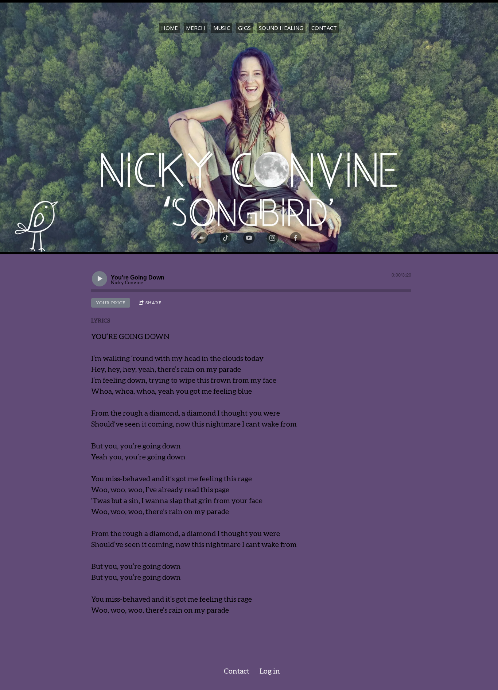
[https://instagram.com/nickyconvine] (272, 238)
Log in (270, 671)
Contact (324, 27)
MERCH (195, 27)
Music (221, 27)
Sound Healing (281, 27)
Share (153, 303)
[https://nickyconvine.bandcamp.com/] (202, 238)
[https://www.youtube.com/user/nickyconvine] (249, 238)
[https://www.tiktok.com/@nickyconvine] (226, 238)
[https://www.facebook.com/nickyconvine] (295, 238)
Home (169, 27)
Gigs (244, 27)
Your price (110, 303)
